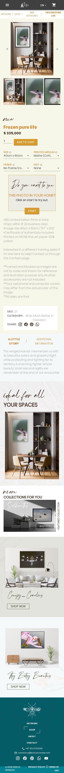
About (32, 736)
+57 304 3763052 (34, 748)
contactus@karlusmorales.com (34, 752)
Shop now (45, 526)
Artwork (6, 14)
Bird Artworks (32, 14)
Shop (17, 14)
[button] (7, 4)
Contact (32, 742)
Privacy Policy (37, 767)
